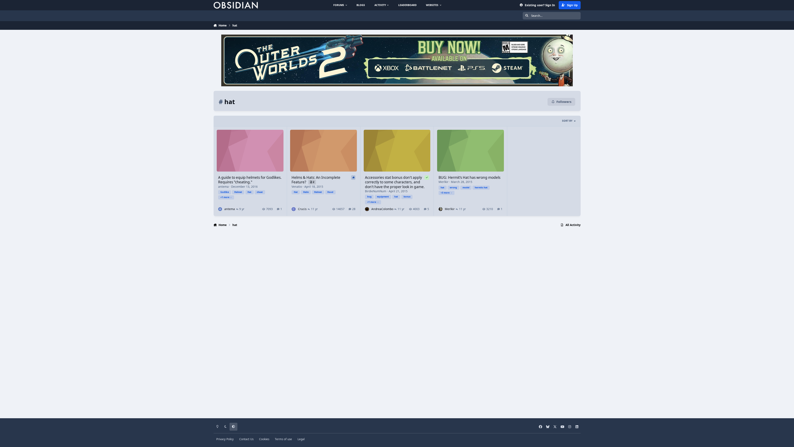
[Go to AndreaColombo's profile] (367, 209)
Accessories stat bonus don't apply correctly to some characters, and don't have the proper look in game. (395, 182)
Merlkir (443, 182)
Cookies (264, 439)
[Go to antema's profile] (220, 209)
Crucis (302, 209)
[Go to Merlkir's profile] (440, 209)
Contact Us (246, 439)
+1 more (224, 197)
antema (223, 187)
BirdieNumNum (375, 191)
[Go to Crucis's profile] (293, 209)
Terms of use (283, 439)
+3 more (445, 192)
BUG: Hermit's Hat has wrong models (469, 177)
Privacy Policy (225, 439)
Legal (301, 439)
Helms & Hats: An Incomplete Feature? (316, 179)
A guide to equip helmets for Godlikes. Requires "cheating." (250, 179)
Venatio (297, 187)
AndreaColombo (382, 209)
